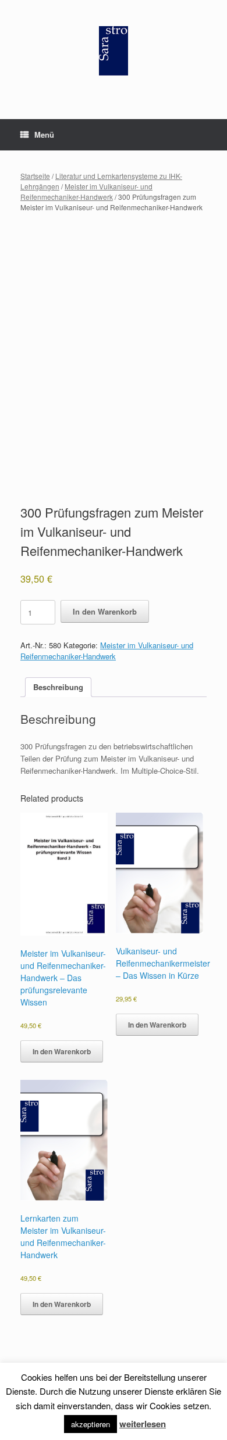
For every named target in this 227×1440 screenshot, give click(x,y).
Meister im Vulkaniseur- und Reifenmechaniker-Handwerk (86, 191)
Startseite (35, 176)
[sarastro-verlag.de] (113, 51)
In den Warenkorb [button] (62, 1051)
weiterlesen (142, 1423)
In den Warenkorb (105, 611)
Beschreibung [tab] (58, 686)
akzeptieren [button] (90, 1424)
